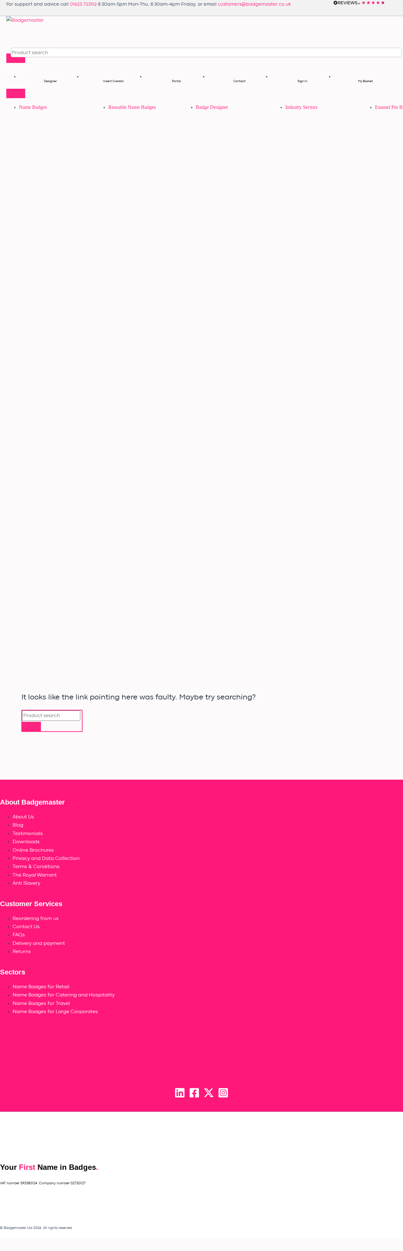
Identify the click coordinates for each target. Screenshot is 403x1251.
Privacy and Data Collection (46, 858)
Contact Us (26, 926)
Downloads (26, 841)
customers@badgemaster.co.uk (254, 4)
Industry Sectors (301, 107)
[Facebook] (194, 1096)
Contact (239, 81)
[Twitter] (208, 1096)
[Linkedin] (179, 1096)
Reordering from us (36, 918)
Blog (18, 824)
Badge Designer (212, 107)
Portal (176, 81)
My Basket (365, 81)
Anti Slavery (26, 883)
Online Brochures (33, 850)
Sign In (302, 81)
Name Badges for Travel (41, 1003)
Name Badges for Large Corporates (55, 1011)
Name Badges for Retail (41, 986)
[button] (393, 52)
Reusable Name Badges (132, 107)
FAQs (19, 934)
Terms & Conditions (36, 866)
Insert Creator (113, 81)
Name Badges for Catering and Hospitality (64, 994)
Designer (50, 81)
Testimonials (28, 833)
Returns (22, 951)
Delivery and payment (39, 943)
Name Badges (33, 107)
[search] (39, 52)
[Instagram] (223, 1096)
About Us (23, 816)
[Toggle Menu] (15, 58)
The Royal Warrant (35, 875)
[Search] (31, 726)
